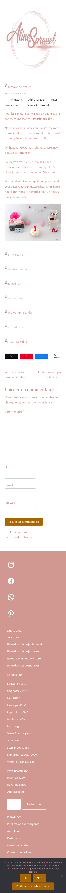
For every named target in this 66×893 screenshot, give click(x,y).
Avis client (13, 831)
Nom (8, 467)
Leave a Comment (38, 105)
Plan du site (14, 817)
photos (49, 181)
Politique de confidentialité (33, 886)
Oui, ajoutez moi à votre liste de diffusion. (19, 535)
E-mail (9, 485)
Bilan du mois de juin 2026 (23, 651)
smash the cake (42, 119)
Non (39, 878)
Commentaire (14, 411)
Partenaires (14, 838)
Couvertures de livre (19, 852)
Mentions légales (17, 845)
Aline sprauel (36, 99)
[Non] (62, 875)
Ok (25, 878)
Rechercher (34, 804)
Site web (10, 502)
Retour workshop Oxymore (24, 658)
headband (15, 147)
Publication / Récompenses (24, 824)
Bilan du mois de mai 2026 (23, 665)
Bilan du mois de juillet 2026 (24, 644)
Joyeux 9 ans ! (15, 637)
